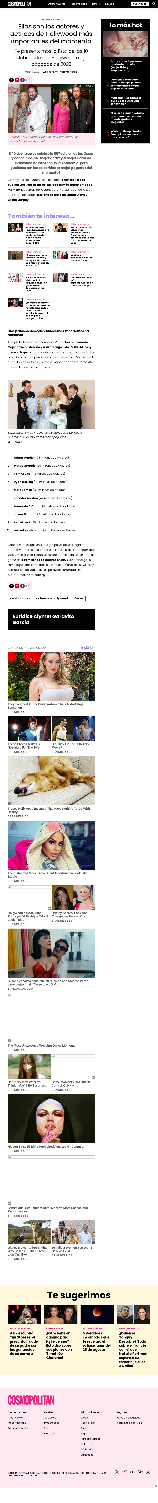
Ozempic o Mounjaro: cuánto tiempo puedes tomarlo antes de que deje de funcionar (126, 84)
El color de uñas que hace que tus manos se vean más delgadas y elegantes (127, 117)
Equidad (109, 3)
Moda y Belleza (79, 3)
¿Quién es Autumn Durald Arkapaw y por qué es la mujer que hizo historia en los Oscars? (37, 260)
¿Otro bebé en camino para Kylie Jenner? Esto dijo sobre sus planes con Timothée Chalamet (59, 1345)
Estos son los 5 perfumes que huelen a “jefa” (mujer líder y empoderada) (127, 66)
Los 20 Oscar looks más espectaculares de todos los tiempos (82, 281)
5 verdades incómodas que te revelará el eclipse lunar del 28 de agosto (97, 1341)
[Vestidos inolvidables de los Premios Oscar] (60, 255)
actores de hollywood (52, 598)
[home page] (19, 4)
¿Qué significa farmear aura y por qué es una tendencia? (126, 100)
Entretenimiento (56, 3)
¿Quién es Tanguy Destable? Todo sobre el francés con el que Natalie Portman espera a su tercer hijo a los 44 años (133, 1349)
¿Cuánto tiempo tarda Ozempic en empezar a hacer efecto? (126, 134)
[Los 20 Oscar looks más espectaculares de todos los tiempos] (60, 277)
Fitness (96, 3)
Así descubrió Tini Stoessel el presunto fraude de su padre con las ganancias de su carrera (24, 1343)
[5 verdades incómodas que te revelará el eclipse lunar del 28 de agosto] (97, 1314)
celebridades (20, 598)
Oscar (78, 598)
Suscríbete (139, 3)
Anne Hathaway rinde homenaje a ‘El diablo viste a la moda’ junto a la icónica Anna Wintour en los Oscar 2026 (37, 235)
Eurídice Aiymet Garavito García (60, 71)
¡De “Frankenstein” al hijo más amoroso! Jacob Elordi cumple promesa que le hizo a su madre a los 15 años (82, 235)
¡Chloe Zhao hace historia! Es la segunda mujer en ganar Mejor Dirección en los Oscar (36, 284)
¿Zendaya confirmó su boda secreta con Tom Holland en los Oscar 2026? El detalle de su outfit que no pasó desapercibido (37, 310)
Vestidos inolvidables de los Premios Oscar (81, 257)
